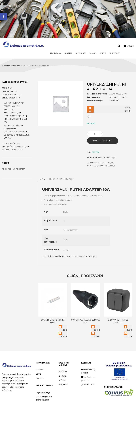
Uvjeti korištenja (43, 392)
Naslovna (55, 53)
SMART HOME (10, 106)
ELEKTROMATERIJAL (107, 157)
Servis (103, 53)
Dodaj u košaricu (103, 141)
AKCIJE (93, 53)
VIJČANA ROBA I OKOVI (14, 131)
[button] (3, 16)
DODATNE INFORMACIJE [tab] (61, 179)
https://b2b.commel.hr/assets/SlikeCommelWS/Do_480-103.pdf (69, 256)
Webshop (81, 53)
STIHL (4, 88)
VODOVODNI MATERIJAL (15, 135)
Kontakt (115, 53)
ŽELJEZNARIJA (8, 97)
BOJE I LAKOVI (10, 112)
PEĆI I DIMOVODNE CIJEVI (15, 119)
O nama (68, 53)
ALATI (6, 109)
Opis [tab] (42, 179)
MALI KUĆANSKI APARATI (13, 146)
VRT (5, 138)
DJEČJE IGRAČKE (9, 143)
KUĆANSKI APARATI (10, 149)
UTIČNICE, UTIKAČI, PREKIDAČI (101, 165)
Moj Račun (63, 384)
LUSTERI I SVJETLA (12, 103)
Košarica (62, 380)
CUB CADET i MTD (10, 94)
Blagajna (62, 376)
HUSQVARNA (7, 91)
